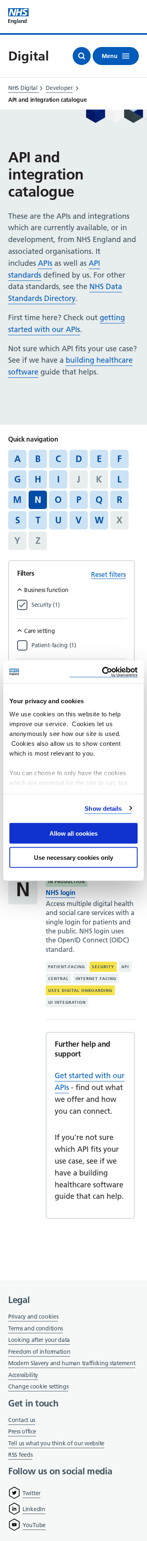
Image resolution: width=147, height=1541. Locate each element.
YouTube (34, 1525)
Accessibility (23, 1375)
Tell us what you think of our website (56, 1443)
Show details (103, 808)
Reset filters (108, 574)
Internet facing (96, 978)
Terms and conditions (35, 1328)
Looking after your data (39, 1340)
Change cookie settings (38, 1387)
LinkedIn (33, 1509)
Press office (22, 1432)
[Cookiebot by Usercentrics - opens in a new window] (104, 671)
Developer (59, 88)
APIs (45, 263)
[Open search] (82, 56)
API (125, 966)
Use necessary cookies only (73, 857)
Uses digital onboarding (80, 990)
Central (58, 978)
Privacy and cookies (33, 1316)
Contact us (21, 1420)
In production (66, 881)
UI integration (67, 1002)
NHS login (60, 892)
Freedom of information (39, 1351)
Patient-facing (66, 966)
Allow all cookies (73, 833)
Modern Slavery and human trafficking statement (71, 1363)
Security (103, 966)
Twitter (31, 1493)
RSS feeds (20, 1454)
